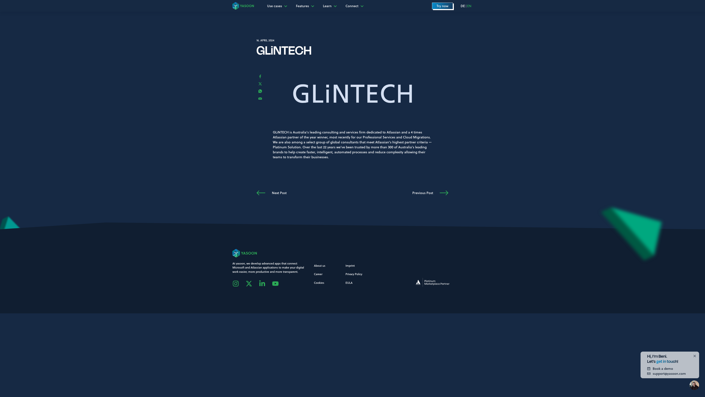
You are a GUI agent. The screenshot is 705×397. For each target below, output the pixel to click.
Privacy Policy (354, 274)
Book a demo (663, 368)
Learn (327, 5)
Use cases (274, 5)
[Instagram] (239, 283)
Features (302, 5)
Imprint (350, 266)
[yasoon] (243, 6)
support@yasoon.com (669, 373)
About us (319, 266)
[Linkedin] (265, 283)
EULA (349, 283)
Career (318, 274)
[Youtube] (278, 283)
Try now (442, 5)
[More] (287, 6)
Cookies (319, 283)
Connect (352, 5)
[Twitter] (252, 283)
